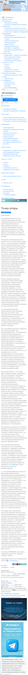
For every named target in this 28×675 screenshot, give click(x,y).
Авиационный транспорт (11, 59)
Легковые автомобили (11, 23)
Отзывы (4, 76)
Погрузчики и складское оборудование (16, 32)
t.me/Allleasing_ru (9, 17)
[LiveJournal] (17, 564)
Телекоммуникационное (11, 46)
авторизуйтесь (5, 577)
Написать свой (8, 78)
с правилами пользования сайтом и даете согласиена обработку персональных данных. (13, 595)
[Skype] (24, 564)
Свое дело (7, 85)
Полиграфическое (9, 35)
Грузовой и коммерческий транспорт (15, 24)
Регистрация (8, 582)
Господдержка (6, 80)
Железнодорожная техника (12, 57)
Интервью (7, 67)
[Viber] (19, 564)
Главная (3, 198)
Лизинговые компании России (13, 75)
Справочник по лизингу (11, 69)
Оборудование (6, 33)
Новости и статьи (7, 62)
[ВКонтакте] (13, 564)
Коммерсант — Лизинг (8, 567)
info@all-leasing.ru (8, 97)
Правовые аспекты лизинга (12, 71)
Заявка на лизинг (7, 19)
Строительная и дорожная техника (15, 28)
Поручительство (9, 82)
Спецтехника (6, 26)
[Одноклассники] (15, 564)
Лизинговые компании (9, 73)
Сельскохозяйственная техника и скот (16, 30)
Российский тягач (9, 84)
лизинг (11, 464)
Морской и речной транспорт (13, 60)
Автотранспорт (6, 21)
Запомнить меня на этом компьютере (14, 588)
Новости (7, 64)
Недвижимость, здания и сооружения (15, 55)
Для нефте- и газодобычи (12, 48)
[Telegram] (26, 564)
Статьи (6, 66)
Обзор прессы (10, 198)
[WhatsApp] (21, 564)
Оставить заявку (14, 615)
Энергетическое (9, 44)
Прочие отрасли (7, 53)
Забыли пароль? (6, 591)
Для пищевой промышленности (13, 50)
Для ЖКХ (7, 51)
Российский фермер (10, 87)
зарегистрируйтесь (18, 577)
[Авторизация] (2, 104)
